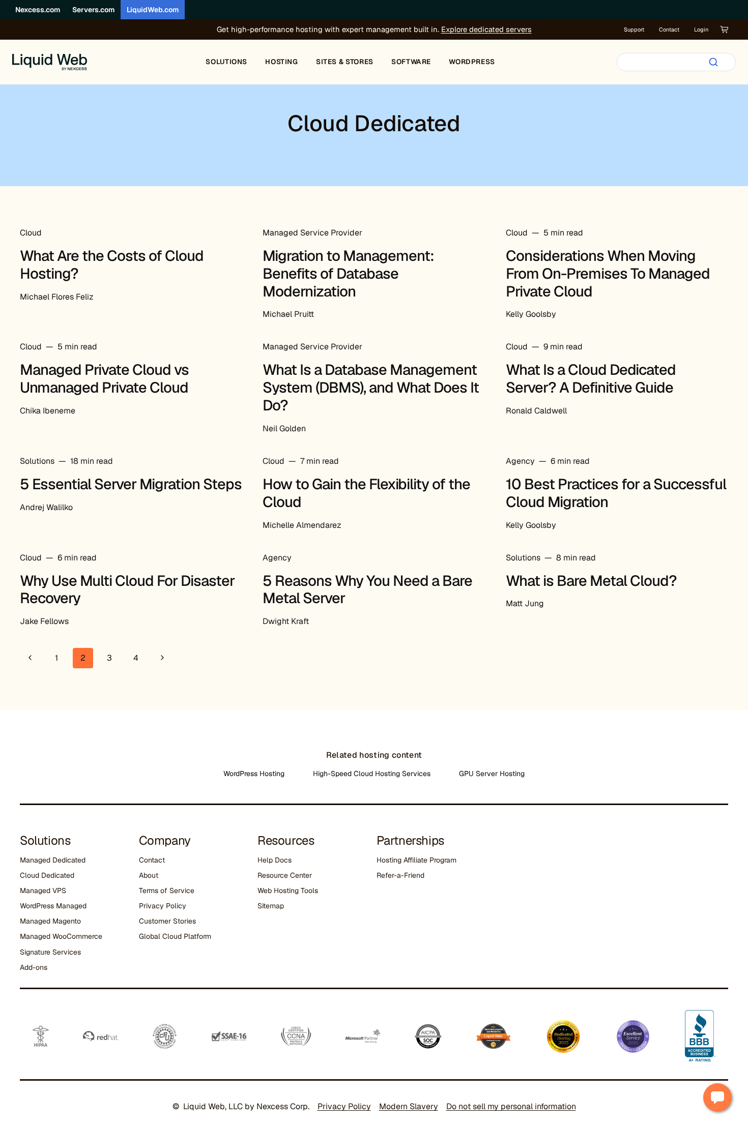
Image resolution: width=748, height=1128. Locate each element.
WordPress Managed (53, 905)
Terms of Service (166, 890)
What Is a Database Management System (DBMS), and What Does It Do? (371, 387)
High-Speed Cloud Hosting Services (371, 773)
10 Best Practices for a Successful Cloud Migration (616, 493)
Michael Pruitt (288, 314)
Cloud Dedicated (47, 875)
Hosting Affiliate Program (416, 860)
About (148, 875)
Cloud (31, 232)
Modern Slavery (408, 1106)
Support (634, 29)
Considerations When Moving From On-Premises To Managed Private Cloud (608, 273)
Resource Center (284, 875)
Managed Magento (50, 921)
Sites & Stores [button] (344, 61)
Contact (669, 29)
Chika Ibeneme (47, 410)
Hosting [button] (281, 61)
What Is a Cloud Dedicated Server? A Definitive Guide (591, 378)
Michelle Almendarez (302, 525)
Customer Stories (167, 921)
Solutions (37, 461)
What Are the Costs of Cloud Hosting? (112, 264)
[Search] (713, 62)
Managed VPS (43, 890)
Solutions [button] (226, 61)
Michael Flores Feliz (57, 296)
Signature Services (50, 952)
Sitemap (270, 905)
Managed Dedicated (52, 860)
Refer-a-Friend (400, 875)
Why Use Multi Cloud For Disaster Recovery (127, 589)
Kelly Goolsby (531, 314)
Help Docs (274, 860)
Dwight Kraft (286, 621)
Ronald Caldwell (536, 410)
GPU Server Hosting (492, 773)
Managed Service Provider (312, 232)
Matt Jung (525, 603)
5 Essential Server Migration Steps (131, 484)
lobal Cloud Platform (177, 936)
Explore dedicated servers (486, 29)
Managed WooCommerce (61, 936)
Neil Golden (284, 428)
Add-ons (33, 967)
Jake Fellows (44, 621)
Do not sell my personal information (511, 1106)
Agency (520, 461)
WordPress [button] (472, 61)
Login (701, 29)
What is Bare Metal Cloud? (591, 580)
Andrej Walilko (46, 507)
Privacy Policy (162, 905)
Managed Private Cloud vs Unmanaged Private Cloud (104, 378)
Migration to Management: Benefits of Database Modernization (348, 273)
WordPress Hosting (253, 773)
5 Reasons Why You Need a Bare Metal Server (367, 589)
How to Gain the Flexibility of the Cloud (366, 493)
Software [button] (411, 61)
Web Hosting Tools (287, 890)
